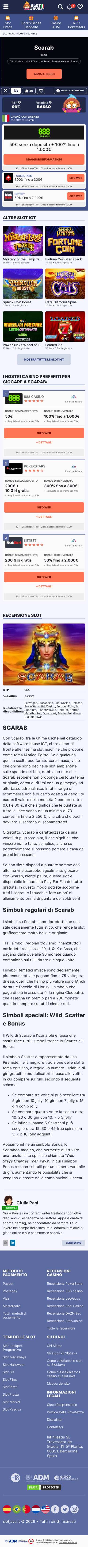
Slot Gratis (7, 25)
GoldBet (62, 710)
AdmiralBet (64, 713)
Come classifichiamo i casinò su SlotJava (63, 1374)
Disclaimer (55, 1419)
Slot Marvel (11, 1402)
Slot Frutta (11, 1394)
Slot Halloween (14, 1364)
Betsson (77, 703)
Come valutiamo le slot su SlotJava (64, 1362)
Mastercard (11, 1306)
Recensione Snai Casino (65, 1306)
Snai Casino (62, 703)
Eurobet (62, 706)
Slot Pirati (10, 1387)
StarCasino (45, 703)
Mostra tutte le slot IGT (44, 359)
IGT (45, 54)
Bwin (39, 717)
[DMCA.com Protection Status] (44, 1487)
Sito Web (75, 178)
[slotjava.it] (33, 7)
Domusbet (49, 713)
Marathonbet (32, 713)
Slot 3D (8, 1372)
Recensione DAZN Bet (64, 1313)
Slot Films (10, 1379)
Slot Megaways (14, 1357)
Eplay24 (73, 706)
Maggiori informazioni (44, 159)
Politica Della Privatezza (65, 1412)
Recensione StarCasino (64, 1321)
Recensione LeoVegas (63, 1298)
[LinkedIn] (12, 1243)
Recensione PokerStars (64, 1283)
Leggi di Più (73, 1242)
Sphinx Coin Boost (17, 302)
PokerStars (31, 706)
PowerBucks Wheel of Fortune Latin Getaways (38, 345)
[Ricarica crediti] (16, 91)
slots (21, 33)
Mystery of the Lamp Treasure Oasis (31, 259)
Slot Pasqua (12, 1409)
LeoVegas (30, 703)
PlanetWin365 (47, 710)
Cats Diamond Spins (61, 302)
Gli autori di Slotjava (62, 1353)
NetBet (74, 710)
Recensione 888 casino (65, 1291)
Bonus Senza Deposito (31, 25)
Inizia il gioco (44, 74)
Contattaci (55, 1427)
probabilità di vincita (68, 1542)
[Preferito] (41, 91)
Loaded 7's (53, 345)
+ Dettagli (44, 442)
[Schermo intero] (5, 91)
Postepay (10, 1291)
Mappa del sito (58, 1383)
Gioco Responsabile (62, 1405)
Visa (6, 1298)
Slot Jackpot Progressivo (12, 1348)
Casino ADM (56, 25)
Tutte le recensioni (61, 1328)
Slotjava (9, 33)
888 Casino (47, 706)
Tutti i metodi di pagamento (15, 1315)
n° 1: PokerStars (76, 25)
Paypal (8, 1283)
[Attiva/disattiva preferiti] (80, 7)
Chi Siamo (54, 1346)
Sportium (30, 710)
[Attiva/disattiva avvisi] (61, 7)
